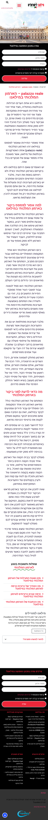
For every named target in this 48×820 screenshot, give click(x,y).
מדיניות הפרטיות (24, 69)
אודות (43, 793)
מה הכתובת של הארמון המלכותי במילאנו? (24, 603)
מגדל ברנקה (19, 783)
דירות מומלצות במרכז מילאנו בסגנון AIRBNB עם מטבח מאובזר (36, 730)
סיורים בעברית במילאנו (16, 780)
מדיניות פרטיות (40, 807)
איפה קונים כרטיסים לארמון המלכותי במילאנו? (27, 595)
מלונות (10, 8)
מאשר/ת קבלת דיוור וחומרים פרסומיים (30, 73)
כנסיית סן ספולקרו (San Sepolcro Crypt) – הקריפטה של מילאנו (36, 738)
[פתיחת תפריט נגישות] (4, 815)
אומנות (35, 87)
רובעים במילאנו (40, 759)
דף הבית (43, 87)
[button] (19, 5)
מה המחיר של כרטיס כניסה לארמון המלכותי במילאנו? (27, 587)
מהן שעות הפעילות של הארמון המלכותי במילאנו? (25, 579)
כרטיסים (4, 8)
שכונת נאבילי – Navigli (37, 778)
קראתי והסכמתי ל (31, 69)
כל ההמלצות (38, 631)
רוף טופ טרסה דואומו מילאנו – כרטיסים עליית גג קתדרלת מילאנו (13, 738)
